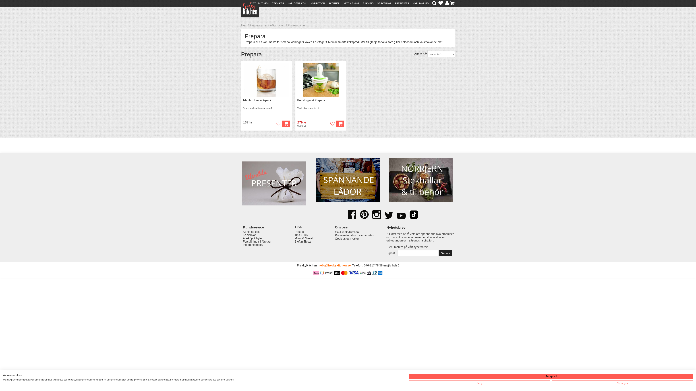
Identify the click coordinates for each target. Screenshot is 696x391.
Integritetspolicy (253, 244)
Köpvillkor (249, 235)
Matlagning (351, 3)
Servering (384, 3)
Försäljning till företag (257, 241)
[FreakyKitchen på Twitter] (389, 215)
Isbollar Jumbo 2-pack (257, 100)
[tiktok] (413, 215)
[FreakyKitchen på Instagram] (376, 214)
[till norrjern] (421, 180)
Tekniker (278, 3)
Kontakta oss (251, 231)
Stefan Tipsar (303, 241)
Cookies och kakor (347, 238)
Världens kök (297, 3)
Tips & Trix (301, 235)
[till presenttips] (274, 184)
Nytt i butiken (259, 3)
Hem (244, 25)
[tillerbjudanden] (274, 159)
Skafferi (334, 3)
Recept (299, 231)
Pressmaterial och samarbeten (354, 235)
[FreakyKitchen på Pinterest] (364, 214)
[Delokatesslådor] (348, 180)
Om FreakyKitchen (347, 232)
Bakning (368, 3)
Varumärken (421, 3)
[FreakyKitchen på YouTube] (401, 216)
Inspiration (317, 3)
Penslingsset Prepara (311, 100)
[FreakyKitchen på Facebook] (352, 213)
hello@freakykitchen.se (334, 265)
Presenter (402, 3)
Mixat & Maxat (304, 238)
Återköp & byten (253, 238)
